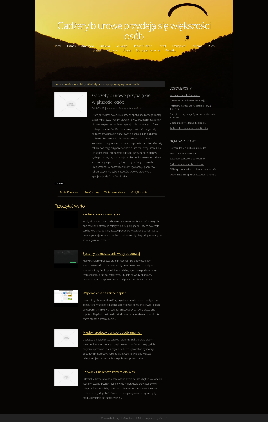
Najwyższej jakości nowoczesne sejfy (187, 100)
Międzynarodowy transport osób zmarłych (112, 332)
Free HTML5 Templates (142, 418)
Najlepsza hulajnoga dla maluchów (187, 164)
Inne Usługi (80, 84)
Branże (67, 84)
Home (57, 84)
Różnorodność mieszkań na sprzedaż (188, 148)
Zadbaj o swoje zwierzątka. (102, 214)
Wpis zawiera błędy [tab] (114, 192)
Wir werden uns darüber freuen (185, 95)
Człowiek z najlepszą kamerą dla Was (109, 372)
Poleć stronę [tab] (92, 192)
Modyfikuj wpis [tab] (139, 192)
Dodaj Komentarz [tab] (69, 192)
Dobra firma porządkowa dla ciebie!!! (188, 122)
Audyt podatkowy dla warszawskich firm (189, 128)
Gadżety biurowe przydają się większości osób (134, 30)
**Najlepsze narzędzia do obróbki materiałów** (193, 169)
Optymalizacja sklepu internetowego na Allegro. (193, 174)
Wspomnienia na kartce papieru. (105, 293)
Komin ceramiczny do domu (183, 153)
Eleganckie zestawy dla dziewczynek (187, 158)
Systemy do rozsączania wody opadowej (111, 254)
